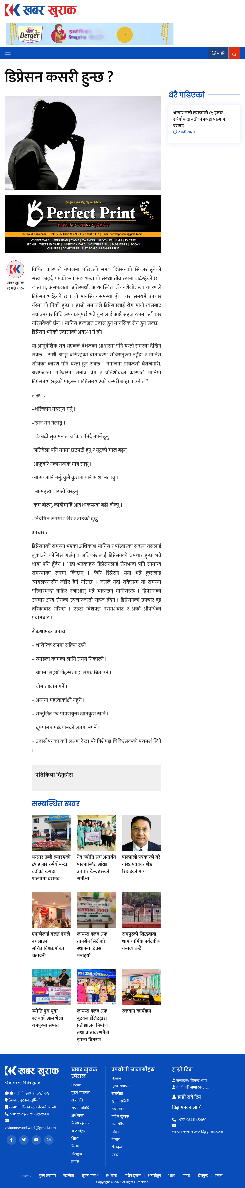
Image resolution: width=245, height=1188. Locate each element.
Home (76, 1085)
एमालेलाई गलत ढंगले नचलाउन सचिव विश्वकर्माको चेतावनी (51, 945)
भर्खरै (220, 53)
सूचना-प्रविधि (80, 1108)
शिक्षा (74, 1139)
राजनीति (77, 1100)
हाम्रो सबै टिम (188, 1097)
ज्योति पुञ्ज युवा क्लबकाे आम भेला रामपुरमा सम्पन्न (47, 1018)
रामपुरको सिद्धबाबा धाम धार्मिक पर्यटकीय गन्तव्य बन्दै (141, 941)
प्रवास (75, 1162)
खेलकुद (76, 1154)
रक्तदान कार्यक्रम (136, 1011)
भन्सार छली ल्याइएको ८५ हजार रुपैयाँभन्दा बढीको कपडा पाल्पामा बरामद (51, 868)
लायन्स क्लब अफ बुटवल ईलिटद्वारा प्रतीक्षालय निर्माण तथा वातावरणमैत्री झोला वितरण (93, 1025)
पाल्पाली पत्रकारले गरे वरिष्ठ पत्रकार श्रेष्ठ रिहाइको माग (141, 864)
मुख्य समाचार (80, 1093)
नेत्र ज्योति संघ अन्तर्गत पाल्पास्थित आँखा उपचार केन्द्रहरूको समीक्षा (96, 868)
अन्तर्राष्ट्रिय (78, 1131)
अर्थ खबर (77, 1116)
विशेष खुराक (80, 1123)
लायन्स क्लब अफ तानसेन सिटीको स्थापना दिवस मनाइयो (92, 945)
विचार (75, 1146)
